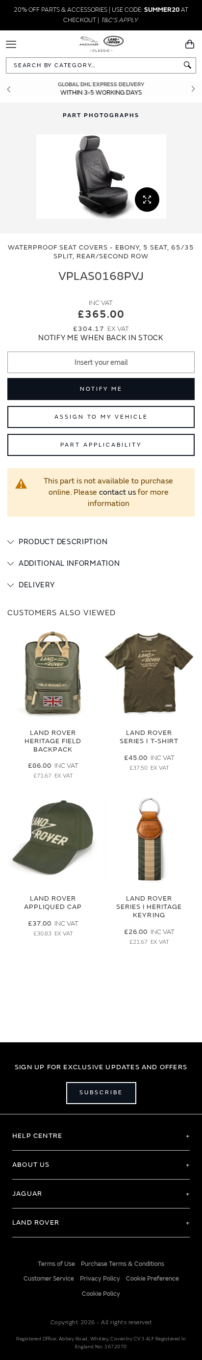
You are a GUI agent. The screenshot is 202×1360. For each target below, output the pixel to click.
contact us (117, 492)
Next (193, 89)
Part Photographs (101, 115)
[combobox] (101, 65)
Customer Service (49, 1279)
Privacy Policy (100, 1279)
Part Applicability (101, 445)
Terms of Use (56, 1264)
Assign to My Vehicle (101, 417)
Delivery (37, 585)
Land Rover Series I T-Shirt (149, 737)
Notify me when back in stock (101, 338)
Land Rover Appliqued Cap (53, 902)
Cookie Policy (101, 1294)
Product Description (63, 542)
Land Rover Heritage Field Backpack (53, 741)
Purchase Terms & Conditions (122, 1264)
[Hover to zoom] (101, 176)
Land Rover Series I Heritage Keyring (149, 906)
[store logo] (101, 43)
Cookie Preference (152, 1279)
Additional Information (69, 563)
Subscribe (101, 1092)
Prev (8, 89)
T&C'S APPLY (119, 20)
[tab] (101, 542)
